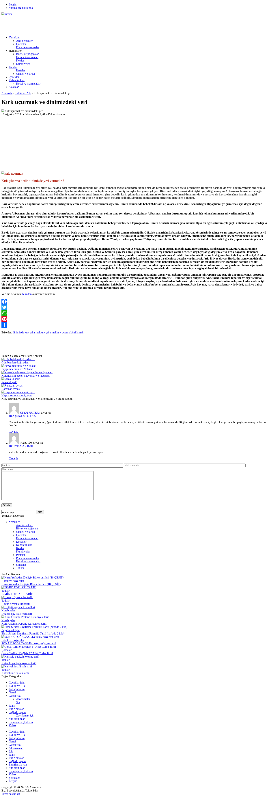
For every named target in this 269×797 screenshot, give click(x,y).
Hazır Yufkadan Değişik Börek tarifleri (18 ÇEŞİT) (31, 584)
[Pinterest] (134, 319)
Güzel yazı (15, 695)
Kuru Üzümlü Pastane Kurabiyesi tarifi (23, 623)
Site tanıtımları (17, 718)
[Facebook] (134, 302)
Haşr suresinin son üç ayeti (16, 395)
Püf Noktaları (16, 708)
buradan (27, 294)
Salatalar (14, 86)
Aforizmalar (23, 699)
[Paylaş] (134, 325)
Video (12, 725)
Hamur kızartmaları (27, 57)
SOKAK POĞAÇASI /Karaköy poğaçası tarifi (28, 643)
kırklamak (77, 332)
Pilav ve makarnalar (27, 47)
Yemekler (14, 37)
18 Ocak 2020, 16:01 (21, 445)
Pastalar (20, 70)
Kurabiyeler (23, 63)
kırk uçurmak (64, 332)
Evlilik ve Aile (23, 93)
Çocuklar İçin (17, 682)
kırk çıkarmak (49, 332)
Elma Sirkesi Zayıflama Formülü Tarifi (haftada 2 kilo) (32, 633)
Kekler (20, 60)
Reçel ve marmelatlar (28, 83)
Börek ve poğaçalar (27, 53)
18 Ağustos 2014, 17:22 (22, 415)
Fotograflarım (17, 689)
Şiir (18, 702)
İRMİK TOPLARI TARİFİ (17, 594)
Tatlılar (13, 67)
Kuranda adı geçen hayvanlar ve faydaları (25, 375)
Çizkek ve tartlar (25, 73)
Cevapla (13, 431)
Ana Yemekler (24, 40)
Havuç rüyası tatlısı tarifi (15, 603)
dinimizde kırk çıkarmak (27, 332)
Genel (12, 692)
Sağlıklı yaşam (17, 712)
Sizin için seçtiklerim (21, 722)
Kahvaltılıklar (17, 80)
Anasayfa (6, 93)
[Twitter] (134, 307)
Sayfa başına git (10, 793)
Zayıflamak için (10, 630)
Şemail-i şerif (9, 382)
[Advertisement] (68, 24)
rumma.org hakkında (21, 7)
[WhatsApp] (134, 313)
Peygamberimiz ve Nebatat (17, 369)
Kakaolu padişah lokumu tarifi (18, 663)
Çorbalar (21, 44)
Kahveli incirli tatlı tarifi (15, 673)
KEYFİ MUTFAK (30, 412)
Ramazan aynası (10, 388)
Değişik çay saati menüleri (16, 613)
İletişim (13, 4)
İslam (12, 705)
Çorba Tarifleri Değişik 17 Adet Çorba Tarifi (27, 653)
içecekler (14, 77)
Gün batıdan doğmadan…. (16, 362)
